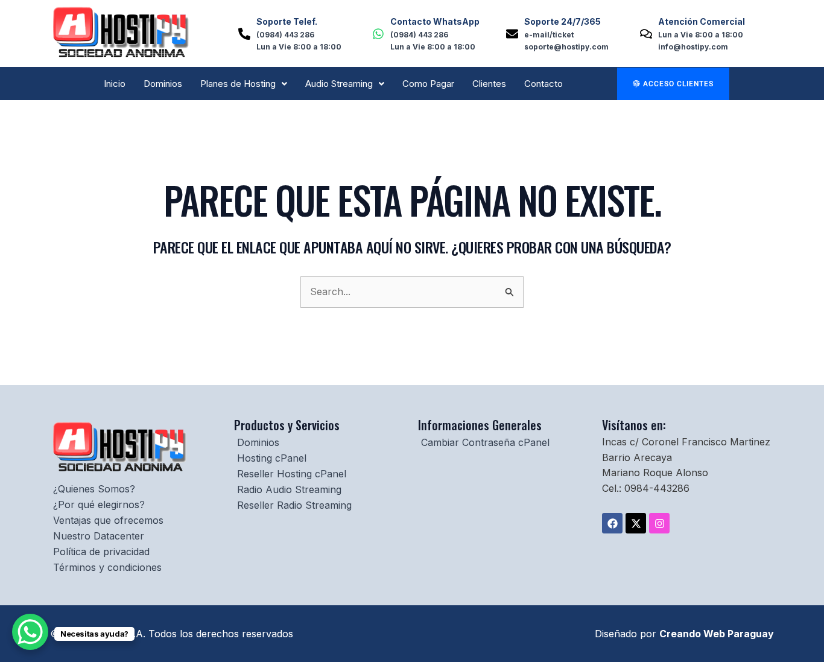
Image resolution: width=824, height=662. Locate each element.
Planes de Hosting (238, 83)
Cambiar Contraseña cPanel (485, 442)
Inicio (114, 83)
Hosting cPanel (271, 458)
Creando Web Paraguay (716, 634)
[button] (243, 83)
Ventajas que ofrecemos (108, 520)
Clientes (489, 83)
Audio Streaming (339, 83)
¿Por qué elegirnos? (99, 504)
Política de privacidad (101, 552)
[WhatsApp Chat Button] (30, 632)
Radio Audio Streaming (289, 489)
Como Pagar (428, 83)
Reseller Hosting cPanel (291, 474)
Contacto (543, 83)
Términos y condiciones (107, 567)
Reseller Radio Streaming (294, 505)
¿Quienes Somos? (94, 489)
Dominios (163, 83)
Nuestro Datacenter (98, 536)
